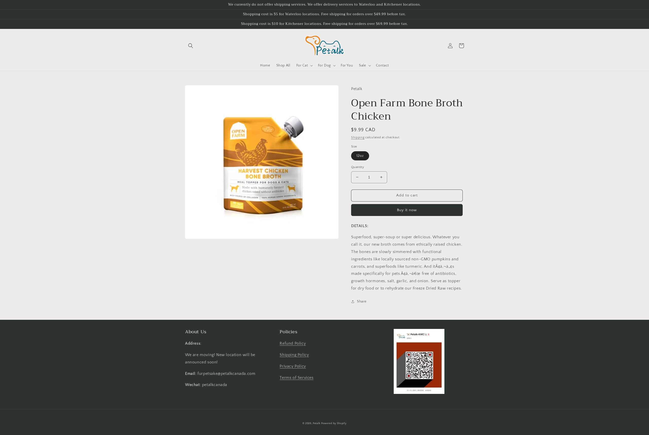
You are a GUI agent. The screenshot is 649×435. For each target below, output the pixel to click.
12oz (360, 156)
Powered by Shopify (334, 423)
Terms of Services (296, 377)
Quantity (357, 167)
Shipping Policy (294, 355)
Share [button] (362, 301)
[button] (190, 45)
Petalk (316, 423)
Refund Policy (293, 343)
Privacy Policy (293, 366)
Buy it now (407, 210)
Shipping (358, 137)
